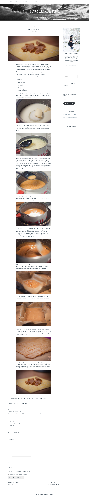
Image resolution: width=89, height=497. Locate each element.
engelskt (38, 398)
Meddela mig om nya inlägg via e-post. (18, 474)
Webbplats (10, 467)
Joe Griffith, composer (67, 119)
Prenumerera (69, 103)
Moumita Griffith (44, 11)
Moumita (21, 398)
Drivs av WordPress (39, 494)
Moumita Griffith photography (71, 65)
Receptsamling (27, 1)
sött (46, 398)
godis (44, 398)
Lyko (64, 129)
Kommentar (11, 439)
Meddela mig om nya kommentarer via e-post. (20, 471)
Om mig (35, 1)
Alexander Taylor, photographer (69, 114)
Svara (20, 411)
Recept (37, 26)
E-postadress (11, 462)
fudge (41, 398)
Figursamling (18, 1)
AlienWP (51, 494)
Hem (11, 1)
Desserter (31, 26)
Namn (10, 458)
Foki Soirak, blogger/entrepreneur (70, 117)
